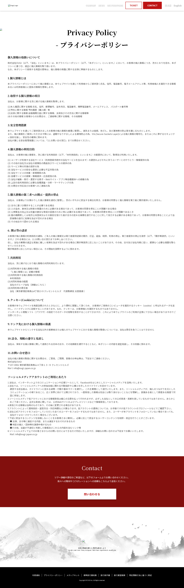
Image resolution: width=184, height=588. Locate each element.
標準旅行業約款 (90, 575)
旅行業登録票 (119, 575)
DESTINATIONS (115, 5)
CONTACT (152, 5)
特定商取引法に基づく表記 (140, 575)
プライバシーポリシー (53, 575)
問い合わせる (92, 494)
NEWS (101, 5)
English (177, 5)
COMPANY (91, 5)
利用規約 (36, 575)
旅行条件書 (105, 575)
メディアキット (73, 575)
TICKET (134, 5)
